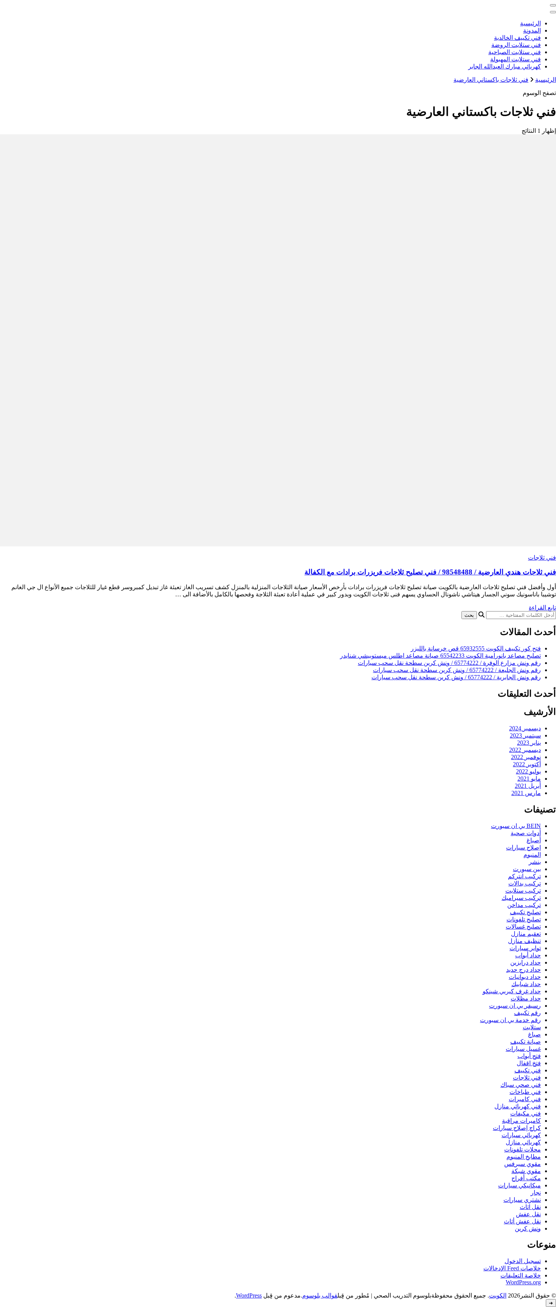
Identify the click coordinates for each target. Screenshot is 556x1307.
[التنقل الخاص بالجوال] (553, 5)
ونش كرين (528, 1228)
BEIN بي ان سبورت (516, 826)
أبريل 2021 (528, 786)
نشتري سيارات (522, 1200)
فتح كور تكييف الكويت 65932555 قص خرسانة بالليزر (476, 648)
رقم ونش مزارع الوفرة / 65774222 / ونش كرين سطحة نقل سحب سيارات (449, 663)
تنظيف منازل (524, 941)
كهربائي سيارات (521, 1135)
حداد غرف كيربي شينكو (512, 991)
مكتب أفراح (526, 1178)
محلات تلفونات (522, 1149)
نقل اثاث (530, 1207)
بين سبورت (527, 869)
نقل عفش (528, 1214)
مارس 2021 (526, 793)
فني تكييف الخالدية (517, 37)
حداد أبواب (528, 955)
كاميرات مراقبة (521, 1120)
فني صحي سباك (520, 1084)
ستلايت (532, 1027)
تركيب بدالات (524, 883)
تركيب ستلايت (523, 890)
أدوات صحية (526, 833)
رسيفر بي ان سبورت (515, 1005)
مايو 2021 (529, 778)
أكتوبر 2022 (527, 764)
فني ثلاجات (542, 557)
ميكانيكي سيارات (519, 1185)
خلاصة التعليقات (520, 1275)
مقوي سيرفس (522, 1164)
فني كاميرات (525, 1099)
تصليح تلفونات (523, 919)
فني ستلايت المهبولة (515, 59)
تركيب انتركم (524, 876)
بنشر (535, 862)
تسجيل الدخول (523, 1261)
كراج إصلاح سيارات (517, 1128)
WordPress (249, 1295)
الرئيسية (530, 23)
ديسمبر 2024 (525, 728)
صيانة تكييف (525, 1041)
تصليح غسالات (523, 926)
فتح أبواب (529, 1056)
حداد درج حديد (523, 969)
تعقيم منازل (526, 933)
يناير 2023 (529, 742)
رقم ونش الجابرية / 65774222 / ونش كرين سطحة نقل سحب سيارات (456, 677)
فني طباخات (525, 1092)
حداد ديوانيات (525, 977)
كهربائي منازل (523, 1142)
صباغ (534, 1034)
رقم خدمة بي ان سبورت (510, 1020)
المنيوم (532, 854)
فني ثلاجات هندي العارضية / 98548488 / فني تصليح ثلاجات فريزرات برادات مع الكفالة (430, 572)
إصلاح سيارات (523, 847)
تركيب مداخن (524, 905)
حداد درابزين (525, 962)
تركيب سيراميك (521, 898)
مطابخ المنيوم (523, 1156)
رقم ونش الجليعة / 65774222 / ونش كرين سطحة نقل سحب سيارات (457, 670)
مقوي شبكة (526, 1171)
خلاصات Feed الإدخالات (512, 1268)
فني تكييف (527, 1070)
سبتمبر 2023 (525, 735)
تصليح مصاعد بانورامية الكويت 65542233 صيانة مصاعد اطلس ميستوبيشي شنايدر (440, 655)
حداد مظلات (526, 998)
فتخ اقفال (529, 1063)
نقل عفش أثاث (522, 1221)
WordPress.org (523, 1282)
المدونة (532, 30)
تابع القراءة (542, 607)
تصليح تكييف (525, 912)
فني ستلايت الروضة (516, 45)
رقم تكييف (527, 1013)
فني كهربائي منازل (517, 1106)
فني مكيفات (525, 1113)
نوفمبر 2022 (526, 757)
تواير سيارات (525, 948)
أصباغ (533, 840)
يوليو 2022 (528, 771)
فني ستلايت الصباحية (514, 52)
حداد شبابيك (526, 984)
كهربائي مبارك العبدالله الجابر (504, 66)
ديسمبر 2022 (525, 750)
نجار (536, 1192)
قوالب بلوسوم (319, 1295)
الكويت (497, 1295)
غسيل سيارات (523, 1049)
